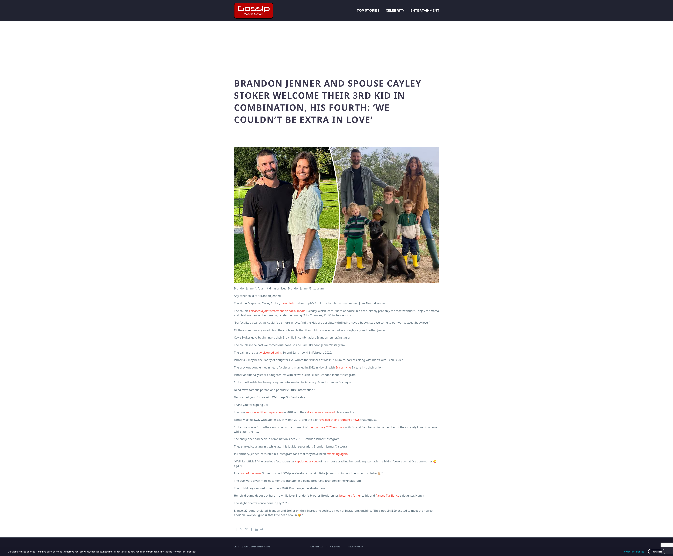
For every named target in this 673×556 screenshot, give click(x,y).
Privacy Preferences (633, 551)
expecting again (337, 454)
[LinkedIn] (256, 529)
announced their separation (264, 412)
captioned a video (307, 461)
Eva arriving (343, 367)
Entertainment (424, 10)
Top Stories (368, 10)
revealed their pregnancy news (339, 420)
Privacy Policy (355, 547)
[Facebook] (236, 529)
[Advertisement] (336, 47)
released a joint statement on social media (277, 311)
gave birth (287, 303)
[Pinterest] (246, 529)
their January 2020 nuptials (326, 427)
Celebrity (395, 10)
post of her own (250, 473)
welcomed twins (271, 352)
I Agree (657, 551)
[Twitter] (241, 529)
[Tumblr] (251, 529)
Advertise (335, 547)
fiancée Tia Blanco (387, 495)
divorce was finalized (321, 412)
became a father (350, 495)
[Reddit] (261, 529)
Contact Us (316, 547)
